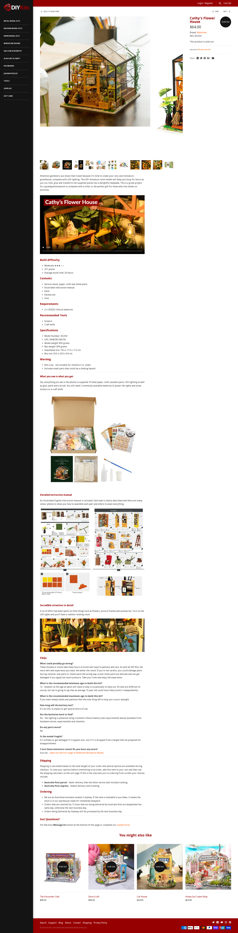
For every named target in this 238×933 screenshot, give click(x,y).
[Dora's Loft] (111, 845)
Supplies (8, 88)
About (68, 922)
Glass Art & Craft (12, 58)
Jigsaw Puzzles (11, 73)
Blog (61, 922)
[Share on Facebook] (198, 58)
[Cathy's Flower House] (95, 18)
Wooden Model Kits (13, 28)
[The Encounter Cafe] (63, 845)
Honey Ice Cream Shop (196, 896)
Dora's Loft (93, 896)
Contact (77, 922)
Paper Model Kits (12, 36)
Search (43, 922)
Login (200, 3)
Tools (7, 81)
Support (52, 922)
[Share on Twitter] (201, 58)
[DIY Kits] (16, 7)
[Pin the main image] (205, 58)
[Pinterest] (230, 923)
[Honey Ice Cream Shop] (208, 845)
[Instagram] (226, 923)
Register (209, 3)
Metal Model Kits (12, 21)
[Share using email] (213, 58)
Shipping (87, 922)
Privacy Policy (100, 922)
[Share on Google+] (208, 58)
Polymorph (9, 66)
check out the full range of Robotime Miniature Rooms (76, 753)
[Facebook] (218, 923)
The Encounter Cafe (49, 896)
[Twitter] (213, 923)
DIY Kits (49, 928)
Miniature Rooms (12, 43)
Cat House (142, 896)
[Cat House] (160, 845)
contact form (123, 825)
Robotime (201, 32)
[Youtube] (222, 923)
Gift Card (8, 96)
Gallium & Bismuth (13, 51)
